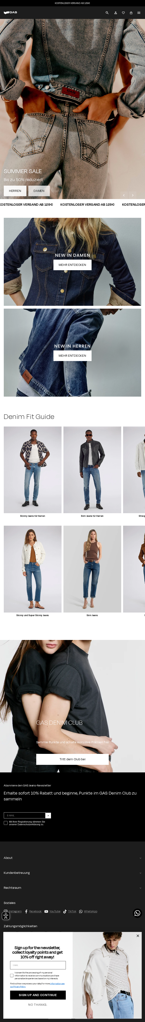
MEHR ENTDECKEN (72, 265)
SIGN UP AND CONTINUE (38, 995)
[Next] (132, 195)
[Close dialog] (137, 935)
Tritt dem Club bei (73, 759)
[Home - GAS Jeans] (15, 13)
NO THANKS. (37, 1005)
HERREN (15, 191)
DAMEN (39, 191)
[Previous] (124, 195)
